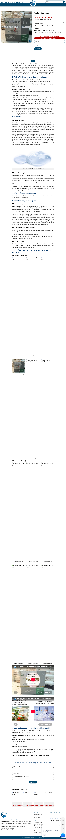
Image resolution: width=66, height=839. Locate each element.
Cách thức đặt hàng (38, 822)
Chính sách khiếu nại (38, 830)
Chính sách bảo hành (38, 827)
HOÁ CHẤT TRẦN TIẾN (39, 837)
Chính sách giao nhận (38, 825)
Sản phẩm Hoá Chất (38, 814)
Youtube (63, 820)
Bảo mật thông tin (37, 832)
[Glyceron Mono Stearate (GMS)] (38, 797)
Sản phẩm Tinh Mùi (37, 817)
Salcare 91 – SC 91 (48, 804)
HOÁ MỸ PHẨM (41, 54)
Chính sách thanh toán (38, 824)
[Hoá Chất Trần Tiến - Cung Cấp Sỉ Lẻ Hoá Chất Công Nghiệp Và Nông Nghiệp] (33, 3)
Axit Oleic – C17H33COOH (27, 804)
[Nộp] (64, 2)
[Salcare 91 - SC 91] (49, 797)
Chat (63, 828)
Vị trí (63, 832)
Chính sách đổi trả (37, 829)
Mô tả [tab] (33, 60)
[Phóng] (2, 41)
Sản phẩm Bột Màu (37, 816)
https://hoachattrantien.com (10, 829)
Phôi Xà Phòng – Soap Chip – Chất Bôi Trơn (16, 804)
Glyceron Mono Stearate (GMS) (38, 804)
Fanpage (63, 824)
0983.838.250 (7, 826)
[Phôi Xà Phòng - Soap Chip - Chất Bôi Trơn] (17, 797)
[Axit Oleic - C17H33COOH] (27, 797)
